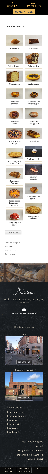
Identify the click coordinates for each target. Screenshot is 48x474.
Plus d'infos (24, 362)
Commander (10, 254)
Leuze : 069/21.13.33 (33, 4)
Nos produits (10, 246)
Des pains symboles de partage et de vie (24, 271)
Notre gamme (10, 250)
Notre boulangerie (12, 243)
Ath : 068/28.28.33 (14, 4)
